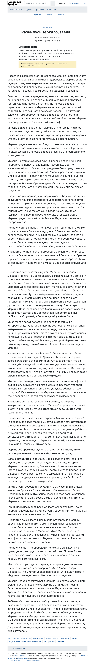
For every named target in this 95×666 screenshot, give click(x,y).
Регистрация (74, 3)
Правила (39, 9)
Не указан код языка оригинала (57, 638)
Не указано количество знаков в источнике (25, 642)
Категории (11, 638)
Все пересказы (49, 642)
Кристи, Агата (47, 28)
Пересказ (37, 15)
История (61, 15)
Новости (51, 9)
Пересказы (15, 9)
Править (49, 15)
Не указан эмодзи (24, 638)
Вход (85, 3)
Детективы (61, 642)
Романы (74, 638)
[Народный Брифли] (14, 3)
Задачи (27, 9)
